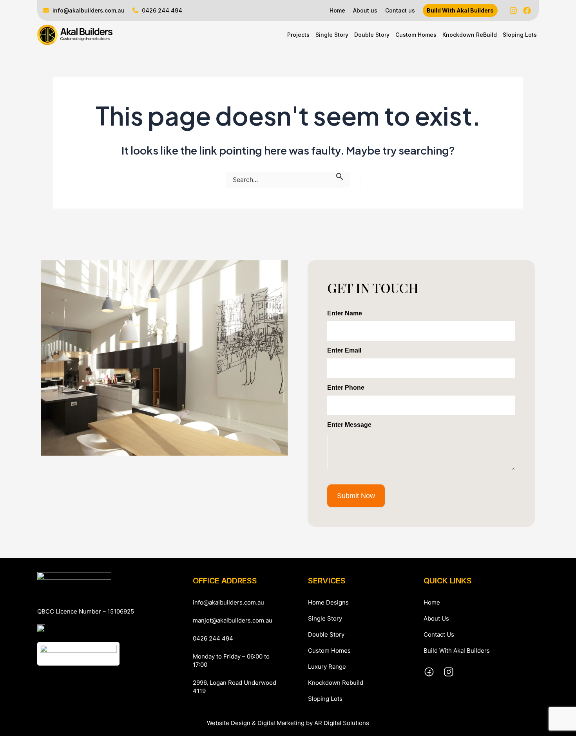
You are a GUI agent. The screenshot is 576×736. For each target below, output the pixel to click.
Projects (298, 34)
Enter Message (349, 424)
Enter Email (344, 350)
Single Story (331, 34)
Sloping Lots (520, 34)
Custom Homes (416, 34)
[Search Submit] (340, 176)
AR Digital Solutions (341, 723)
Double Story (371, 34)
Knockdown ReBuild (469, 34)
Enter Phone (345, 387)
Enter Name (344, 313)
